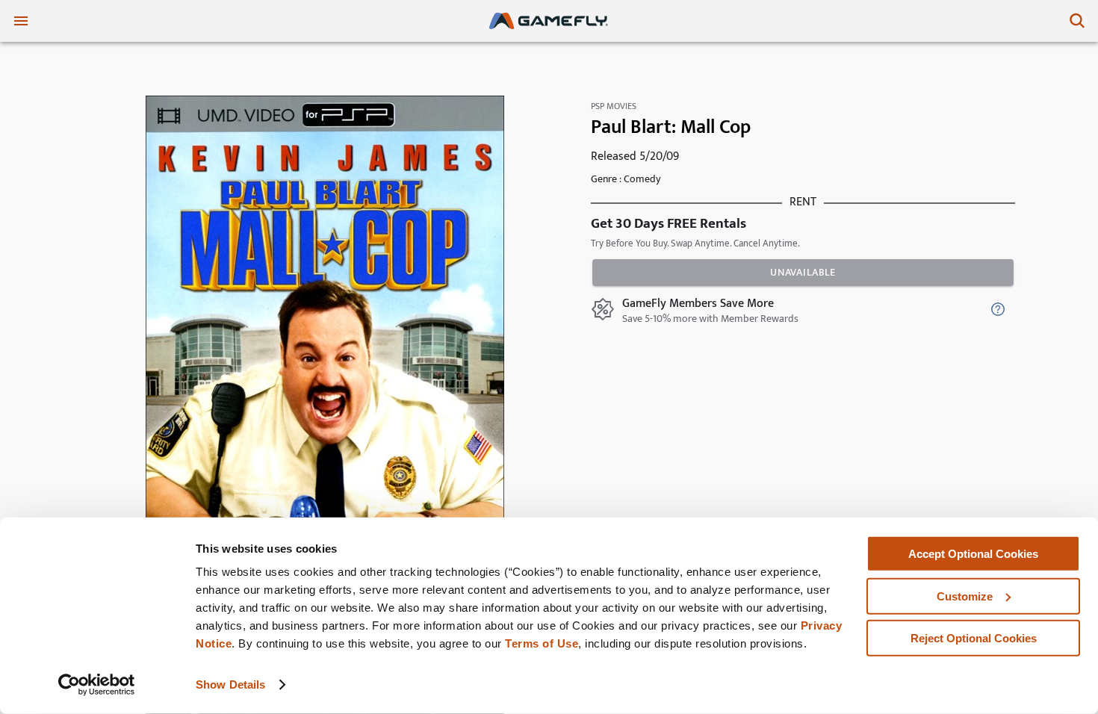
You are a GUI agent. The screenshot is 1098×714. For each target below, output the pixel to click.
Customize (965, 595)
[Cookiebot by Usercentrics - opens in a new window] (96, 685)
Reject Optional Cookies (974, 638)
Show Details (230, 684)
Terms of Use (541, 643)
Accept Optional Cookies (973, 553)
